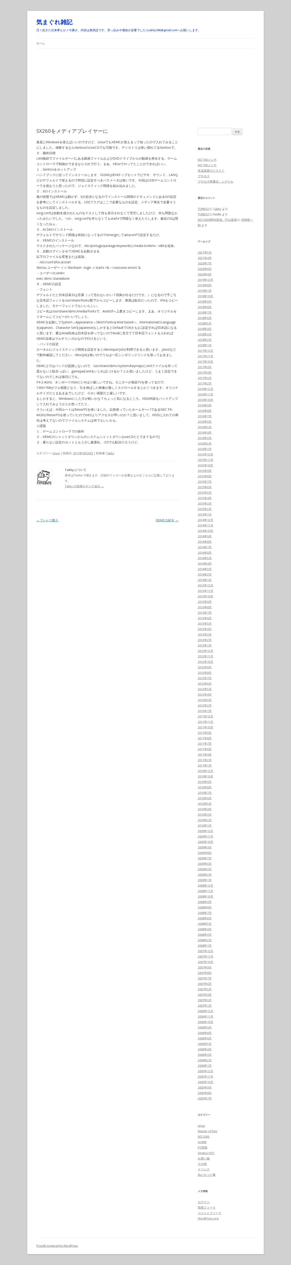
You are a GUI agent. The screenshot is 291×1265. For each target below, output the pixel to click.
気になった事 (207, 1175)
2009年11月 (205, 836)
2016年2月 (205, 443)
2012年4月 (205, 694)
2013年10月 (205, 596)
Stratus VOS (206, 1153)
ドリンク (204, 1169)
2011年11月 (205, 722)
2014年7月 (205, 547)
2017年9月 (205, 367)
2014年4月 (205, 563)
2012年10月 (205, 662)
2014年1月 (205, 580)
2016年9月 (205, 405)
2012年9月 (205, 667)
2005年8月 (205, 1093)
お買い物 (204, 1158)
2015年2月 (205, 509)
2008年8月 (205, 907)
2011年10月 (205, 727)
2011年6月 (205, 749)
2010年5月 (205, 804)
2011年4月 (205, 754)
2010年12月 (205, 771)
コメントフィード (209, 1213)
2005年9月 (205, 1087)
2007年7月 (205, 978)
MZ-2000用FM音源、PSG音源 (217, 220)
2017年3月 (205, 378)
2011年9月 (205, 733)
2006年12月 (205, 1011)
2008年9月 (205, 902)
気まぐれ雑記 (54, 22)
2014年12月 (205, 520)
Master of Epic (207, 1131)
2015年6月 (205, 487)
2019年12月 (205, 280)
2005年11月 (205, 1076)
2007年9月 (205, 967)
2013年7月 (205, 613)
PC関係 (202, 1147)
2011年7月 (205, 744)
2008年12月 (205, 885)
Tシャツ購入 (47, 520)
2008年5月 (205, 924)
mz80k (202, 1142)
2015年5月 (205, 492)
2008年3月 (205, 935)
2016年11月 (205, 394)
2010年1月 (205, 825)
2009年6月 (205, 864)
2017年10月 (205, 362)
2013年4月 (205, 629)
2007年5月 (205, 989)
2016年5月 (205, 427)
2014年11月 (205, 525)
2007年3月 (205, 1000)
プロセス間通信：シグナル (215, 181)
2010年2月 (205, 820)
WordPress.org (208, 1218)
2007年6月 (205, 984)
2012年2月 (205, 705)
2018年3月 (205, 334)
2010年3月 (205, 814)
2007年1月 (205, 1005)
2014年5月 (205, 558)
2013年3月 (205, 634)
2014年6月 (205, 553)
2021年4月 (205, 258)
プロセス (204, 176)
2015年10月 (205, 465)
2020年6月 (205, 269)
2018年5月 (205, 323)
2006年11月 (205, 1016)
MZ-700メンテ (207, 160)
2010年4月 (205, 809)
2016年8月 (205, 411)
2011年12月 (205, 716)
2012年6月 (205, 684)
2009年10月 (205, 842)
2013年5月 (205, 623)
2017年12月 (205, 351)
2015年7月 (205, 482)
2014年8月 (205, 542)
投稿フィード (207, 1207)
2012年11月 (205, 656)
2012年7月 (205, 678)
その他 (202, 1164)
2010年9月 (205, 782)
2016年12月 (205, 389)
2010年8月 (205, 787)
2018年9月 (205, 301)
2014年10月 (205, 531)
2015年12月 (205, 454)
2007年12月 (205, 951)
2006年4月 (205, 1049)
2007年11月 (205, 956)
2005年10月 (205, 1082)
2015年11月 (205, 460)
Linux (56, 453)
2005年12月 (205, 1071)
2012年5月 (205, 689)
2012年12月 (205, 651)
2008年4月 (205, 929)
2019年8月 (205, 285)
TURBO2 (203, 209)
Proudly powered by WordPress (57, 1246)
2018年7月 (205, 312)
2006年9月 (205, 1027)
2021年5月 (205, 252)
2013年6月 (205, 618)
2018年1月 (205, 345)
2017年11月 (205, 356)
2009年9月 (205, 847)
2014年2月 (205, 574)
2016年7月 (205, 416)
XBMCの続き (167, 520)
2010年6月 (205, 798)
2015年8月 (205, 476)
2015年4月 (205, 498)
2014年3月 (205, 569)
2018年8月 (205, 307)
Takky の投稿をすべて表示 (84, 486)
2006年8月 (205, 1033)
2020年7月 (205, 263)
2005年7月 (205, 1098)
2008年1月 (205, 945)
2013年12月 (205, 585)
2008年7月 (205, 913)
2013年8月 (205, 607)
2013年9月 (205, 602)
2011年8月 (205, 738)
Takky (110, 453)
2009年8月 (205, 853)
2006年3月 (205, 1055)
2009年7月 (205, 858)
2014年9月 (205, 536)
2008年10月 (205, 896)
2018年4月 (205, 329)
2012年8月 (205, 673)
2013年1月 (205, 645)
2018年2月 (205, 340)
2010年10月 (205, 776)
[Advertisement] (145, 83)
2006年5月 (205, 1044)
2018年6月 (205, 318)
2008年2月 (205, 940)
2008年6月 (205, 918)
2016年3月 (205, 438)
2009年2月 (205, 875)
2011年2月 (205, 760)
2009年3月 (205, 869)
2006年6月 (205, 1038)
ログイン (204, 1202)
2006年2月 (205, 1060)
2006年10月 (205, 1022)
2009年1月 (205, 880)
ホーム (40, 43)
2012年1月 (205, 711)
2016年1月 (205, 449)
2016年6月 (205, 422)
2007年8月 (205, 973)
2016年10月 (205, 400)
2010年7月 (205, 793)
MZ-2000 (203, 1136)
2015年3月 (205, 503)
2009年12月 (205, 831)
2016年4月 (205, 432)
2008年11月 (205, 891)
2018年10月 (205, 296)
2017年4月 (205, 372)
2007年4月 (205, 995)
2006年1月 (205, 1066)
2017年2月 (205, 383)
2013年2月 (205, 640)
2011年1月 (205, 765)
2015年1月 (205, 514)
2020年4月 (205, 274)
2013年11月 (205, 591)
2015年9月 (205, 471)
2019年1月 (205, 291)
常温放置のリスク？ (211, 170)
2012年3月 (205, 700)
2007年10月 (205, 962)
